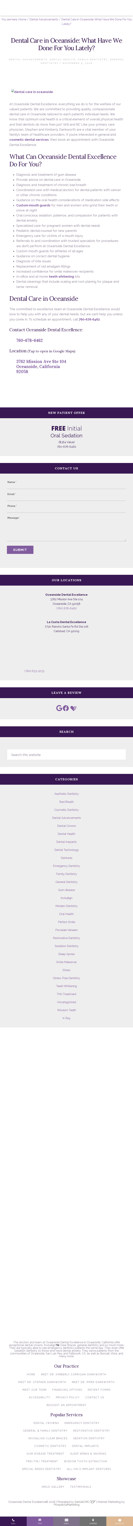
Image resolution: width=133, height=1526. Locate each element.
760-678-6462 (89, 319)
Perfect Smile (66, 922)
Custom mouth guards (33, 205)
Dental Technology (66, 850)
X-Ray (66, 1018)
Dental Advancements (28, 59)
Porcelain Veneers (66, 930)
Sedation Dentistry (66, 946)
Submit (20, 550)
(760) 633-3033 (34, 671)
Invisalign (66, 898)
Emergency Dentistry (66, 866)
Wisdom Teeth (66, 1010)
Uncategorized (66, 1002)
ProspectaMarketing (66, 1504)
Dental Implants (66, 842)
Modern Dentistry (66, 906)
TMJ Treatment (66, 994)
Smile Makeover (66, 962)
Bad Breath (66, 801)
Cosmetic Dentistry (66, 810)
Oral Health (66, 914)
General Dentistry (66, 882)
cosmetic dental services (29, 139)
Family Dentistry (93, 59)
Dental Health (63, 59)
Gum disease (66, 890)
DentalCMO (82, 1502)
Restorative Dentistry (66, 938)
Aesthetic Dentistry (66, 793)
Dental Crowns (66, 826)
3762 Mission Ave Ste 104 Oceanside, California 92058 (41, 366)
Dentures (66, 858)
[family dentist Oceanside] (32, 91)
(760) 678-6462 (66, 608)
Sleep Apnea (66, 954)
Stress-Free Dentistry (66, 978)
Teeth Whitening (66, 986)
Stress (66, 970)
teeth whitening (61, 276)
